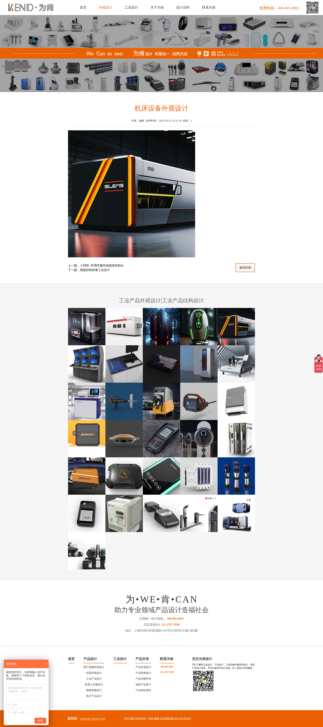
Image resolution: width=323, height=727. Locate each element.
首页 (83, 7)
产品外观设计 (143, 667)
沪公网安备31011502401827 (175, 718)
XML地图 (153, 718)
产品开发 (142, 659)
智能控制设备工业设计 (95, 270)
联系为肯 (166, 659)
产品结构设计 (143, 673)
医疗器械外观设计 (94, 667)
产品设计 (90, 659)
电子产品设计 (94, 696)
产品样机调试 (143, 690)
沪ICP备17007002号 (135, 718)
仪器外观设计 (94, 673)
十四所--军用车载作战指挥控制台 (102, 265)
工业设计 (120, 659)
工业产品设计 (94, 678)
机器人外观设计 (94, 684)
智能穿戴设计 (94, 690)
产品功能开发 (143, 678)
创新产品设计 (143, 684)
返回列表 (245, 267)
